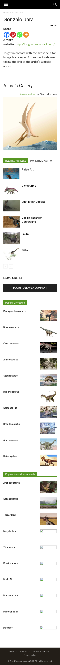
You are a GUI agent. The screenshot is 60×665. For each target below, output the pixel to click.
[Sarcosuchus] (48, 503)
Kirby (25, 250)
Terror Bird (9, 515)
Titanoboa (9, 547)
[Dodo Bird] (48, 583)
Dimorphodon (10, 611)
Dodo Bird (8, 579)
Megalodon (9, 531)
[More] (26, 35)
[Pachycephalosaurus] (48, 315)
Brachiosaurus (11, 327)
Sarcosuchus (10, 499)
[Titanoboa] (48, 551)
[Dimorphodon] (48, 616)
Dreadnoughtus (11, 424)
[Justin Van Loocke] (11, 205)
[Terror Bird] (48, 519)
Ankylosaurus (10, 359)
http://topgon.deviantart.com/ (35, 44)
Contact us (25, 651)
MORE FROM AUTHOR (41, 160)
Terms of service (41, 651)
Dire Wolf (8, 627)
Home (6, 12)
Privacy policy (30, 655)
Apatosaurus (10, 440)
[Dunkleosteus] (48, 600)
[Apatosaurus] (48, 444)
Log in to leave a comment (30, 288)
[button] (55, 4)
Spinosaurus (10, 408)
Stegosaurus (10, 375)
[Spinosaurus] (48, 412)
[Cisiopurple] (11, 189)
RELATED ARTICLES (15, 160)
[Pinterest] (13, 35)
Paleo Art (28, 169)
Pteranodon (27, 94)
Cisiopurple (29, 185)
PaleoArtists (17, 12)
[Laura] (11, 238)
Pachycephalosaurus (14, 311)
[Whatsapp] (19, 35)
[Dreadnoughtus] (48, 428)
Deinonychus (10, 456)
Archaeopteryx (11, 482)
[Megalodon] (48, 535)
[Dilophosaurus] (48, 396)
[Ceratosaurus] (48, 347)
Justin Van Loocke (34, 201)
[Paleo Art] (11, 173)
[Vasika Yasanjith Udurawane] (11, 222)
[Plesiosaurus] (48, 567)
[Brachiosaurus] (48, 331)
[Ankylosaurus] (48, 364)
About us (13, 651)
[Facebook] (7, 35)
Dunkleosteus (10, 595)
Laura (25, 234)
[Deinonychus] (48, 460)
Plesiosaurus (10, 563)
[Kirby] (11, 254)
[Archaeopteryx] (48, 487)
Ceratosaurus (11, 343)
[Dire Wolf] (48, 632)
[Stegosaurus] (48, 380)
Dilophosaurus (11, 391)
